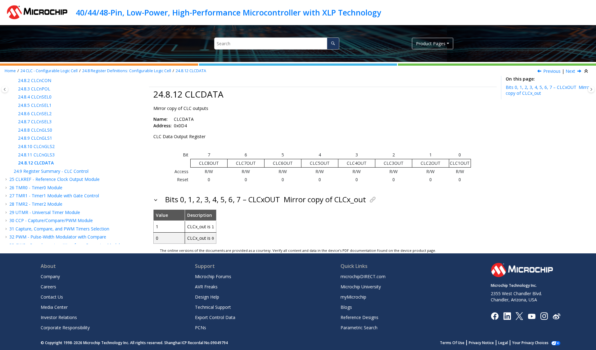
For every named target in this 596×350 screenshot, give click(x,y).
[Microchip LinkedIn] (507, 315)
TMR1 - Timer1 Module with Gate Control (54, 196)
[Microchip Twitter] (519, 315)
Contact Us (52, 297)
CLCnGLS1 (35, 138)
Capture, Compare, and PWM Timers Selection (59, 229)
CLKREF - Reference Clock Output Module (54, 179)
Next (570, 71)
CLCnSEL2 (35, 113)
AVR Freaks (206, 287)
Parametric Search (359, 327)
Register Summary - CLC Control (51, 171)
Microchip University (361, 287)
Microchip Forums (213, 276)
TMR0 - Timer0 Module (35, 187)
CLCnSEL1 (35, 105)
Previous (552, 71)
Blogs (346, 307)
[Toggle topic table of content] (591, 89)
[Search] (333, 43)
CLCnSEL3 (35, 122)
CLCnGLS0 (35, 130)
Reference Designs (359, 317)
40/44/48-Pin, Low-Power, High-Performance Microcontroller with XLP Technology (228, 12)
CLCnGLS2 (36, 146)
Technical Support (213, 307)
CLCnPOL (34, 89)
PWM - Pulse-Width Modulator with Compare (57, 237)
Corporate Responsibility (65, 327)
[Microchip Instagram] (544, 315)
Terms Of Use (452, 342)
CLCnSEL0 (35, 97)
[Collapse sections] (587, 71)
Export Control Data (215, 317)
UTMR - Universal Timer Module (44, 212)
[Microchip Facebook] (495, 315)
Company (50, 276)
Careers (48, 287)
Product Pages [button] (430, 43)
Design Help (207, 297)
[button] (15, 80)
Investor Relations (59, 317)
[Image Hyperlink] (531, 316)
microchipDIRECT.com (363, 276)
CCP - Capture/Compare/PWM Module (51, 220)
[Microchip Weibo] (556, 316)
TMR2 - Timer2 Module (35, 204)
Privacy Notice (481, 342)
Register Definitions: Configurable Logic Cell (126, 70)
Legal (503, 342)
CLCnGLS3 (36, 155)
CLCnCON (34, 80)
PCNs (200, 327)
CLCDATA (191, 70)
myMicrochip (353, 297)
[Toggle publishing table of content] (5, 89)
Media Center (54, 307)
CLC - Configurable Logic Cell (49, 70)
